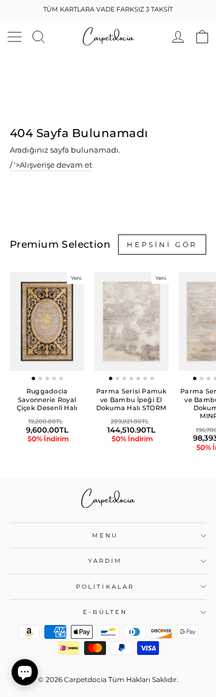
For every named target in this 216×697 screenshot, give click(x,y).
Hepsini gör (162, 244)
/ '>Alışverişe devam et (51, 165)
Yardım (105, 561)
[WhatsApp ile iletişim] (25, 672)
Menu (105, 535)
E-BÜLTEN (105, 612)
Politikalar (105, 586)
